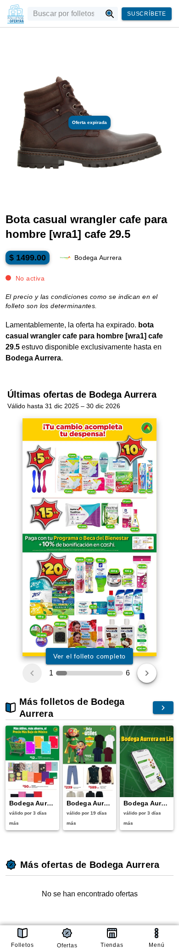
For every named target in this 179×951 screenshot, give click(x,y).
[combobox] (64, 13)
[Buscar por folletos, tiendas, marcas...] (109, 14)
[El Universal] (15, 14)
